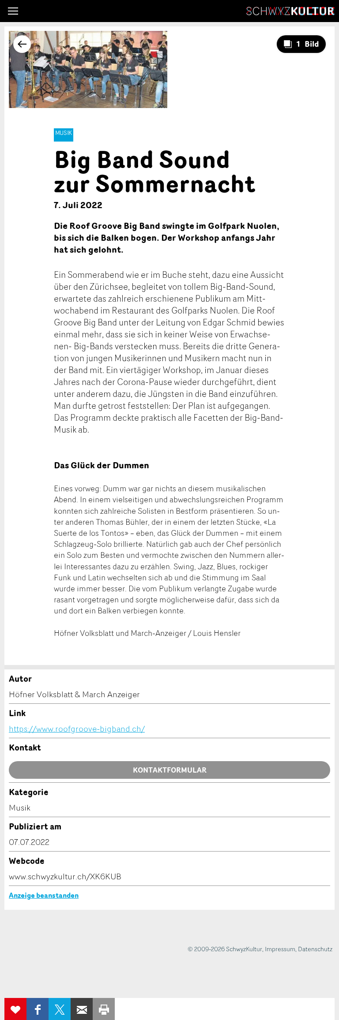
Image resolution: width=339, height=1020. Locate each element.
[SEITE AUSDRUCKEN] (104, 1009)
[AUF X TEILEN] (60, 1009)
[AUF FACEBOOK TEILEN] (37, 1009)
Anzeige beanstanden (44, 895)
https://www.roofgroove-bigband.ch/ (77, 728)
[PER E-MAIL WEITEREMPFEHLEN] (82, 1009)
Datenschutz (315, 949)
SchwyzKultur (290, 11)
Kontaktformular (170, 770)
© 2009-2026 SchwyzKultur (225, 949)
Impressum (280, 949)
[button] (13, 11)
